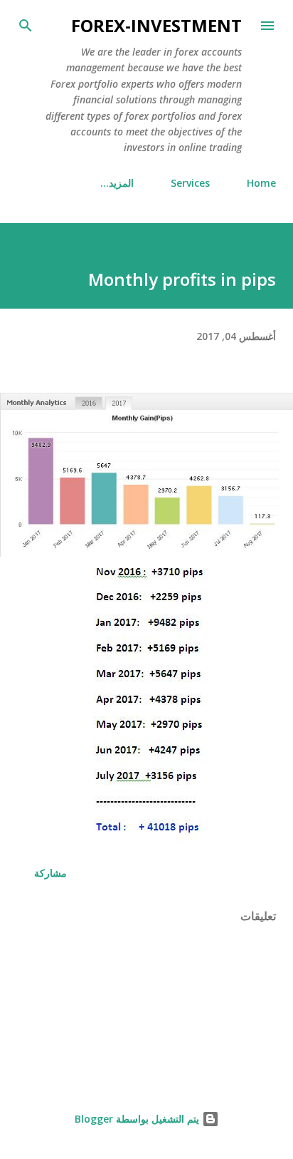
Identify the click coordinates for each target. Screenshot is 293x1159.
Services (190, 183)
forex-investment (156, 25)
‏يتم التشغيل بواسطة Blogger (138, 1118)
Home (261, 183)
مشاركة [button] (50, 873)
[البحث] (25, 25)
